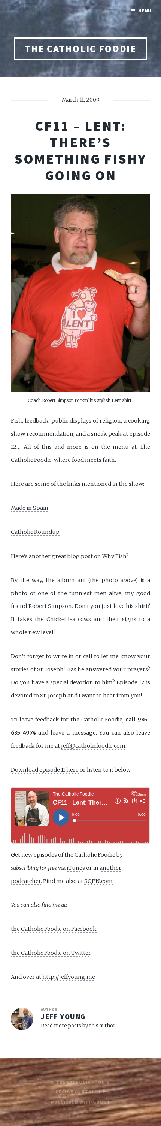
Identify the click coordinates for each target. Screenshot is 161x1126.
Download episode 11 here (45, 769)
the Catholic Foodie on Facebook (54, 929)
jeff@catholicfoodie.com (93, 745)
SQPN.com (98, 881)
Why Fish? (115, 556)
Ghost (101, 1102)
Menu (145, 10)
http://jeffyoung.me (68, 977)
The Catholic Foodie (81, 49)
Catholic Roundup (35, 532)
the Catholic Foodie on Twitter (51, 953)
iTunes (76, 868)
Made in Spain (29, 508)
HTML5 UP (93, 1092)
